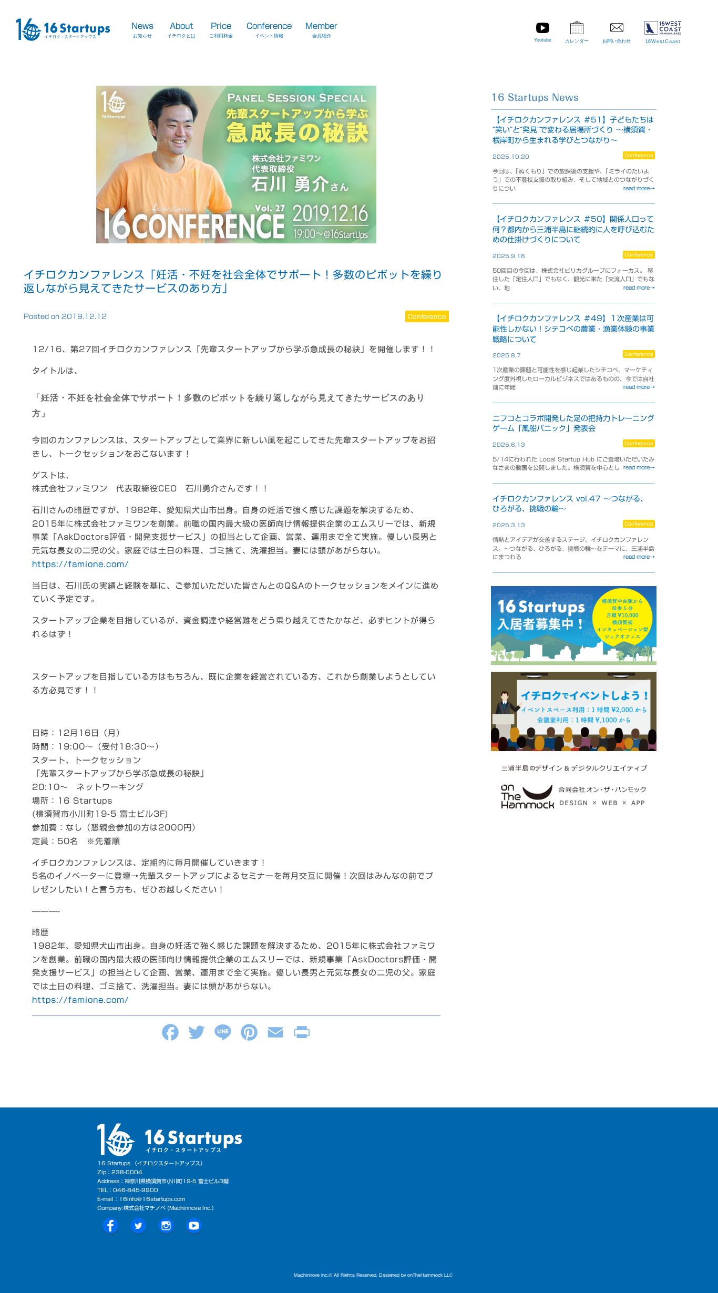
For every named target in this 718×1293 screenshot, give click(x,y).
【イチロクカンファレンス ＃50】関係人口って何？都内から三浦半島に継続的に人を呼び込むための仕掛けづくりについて (573, 229)
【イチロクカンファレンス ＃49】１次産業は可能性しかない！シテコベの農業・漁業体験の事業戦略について (573, 329)
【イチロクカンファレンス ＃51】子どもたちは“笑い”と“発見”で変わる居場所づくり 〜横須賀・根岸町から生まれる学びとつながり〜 (573, 130)
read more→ (639, 188)
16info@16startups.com (152, 1199)
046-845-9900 (135, 1190)
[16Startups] (63, 32)
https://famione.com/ (80, 564)
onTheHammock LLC (430, 1275)
